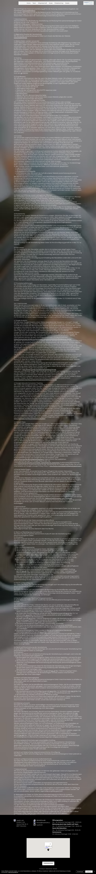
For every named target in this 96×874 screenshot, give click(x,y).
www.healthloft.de (20, 38)
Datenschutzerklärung (13, 872)
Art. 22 (24, 571)
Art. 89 (21, 735)
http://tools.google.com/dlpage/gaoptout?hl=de (39, 369)
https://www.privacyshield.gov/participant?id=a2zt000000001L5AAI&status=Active (42, 339)
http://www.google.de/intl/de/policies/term (29, 459)
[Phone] (34, 820)
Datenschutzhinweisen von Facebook (58, 498)
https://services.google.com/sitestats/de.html (29, 418)
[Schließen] (94, 871)
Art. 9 (27, 615)
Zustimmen (88, 871)
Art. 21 (31, 618)
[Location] (15, 820)
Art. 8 (42, 632)
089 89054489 (40, 820)
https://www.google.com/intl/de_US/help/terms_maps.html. (39, 462)
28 (21, 73)
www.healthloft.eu (28, 10)
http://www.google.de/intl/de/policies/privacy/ (66, 466)
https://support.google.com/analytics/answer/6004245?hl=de (35, 380)
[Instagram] (34, 824)
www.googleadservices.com (24, 415)
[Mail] (34, 823)
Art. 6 (67, 613)
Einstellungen (80, 871)
